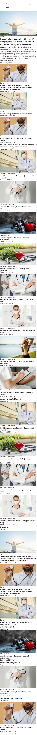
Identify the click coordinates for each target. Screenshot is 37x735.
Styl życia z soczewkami (18, 147)
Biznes (19, 144)
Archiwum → (16, 149)
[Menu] (30, 5)
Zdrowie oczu (27, 144)
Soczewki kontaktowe (8, 144)
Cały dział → (4, 401)
